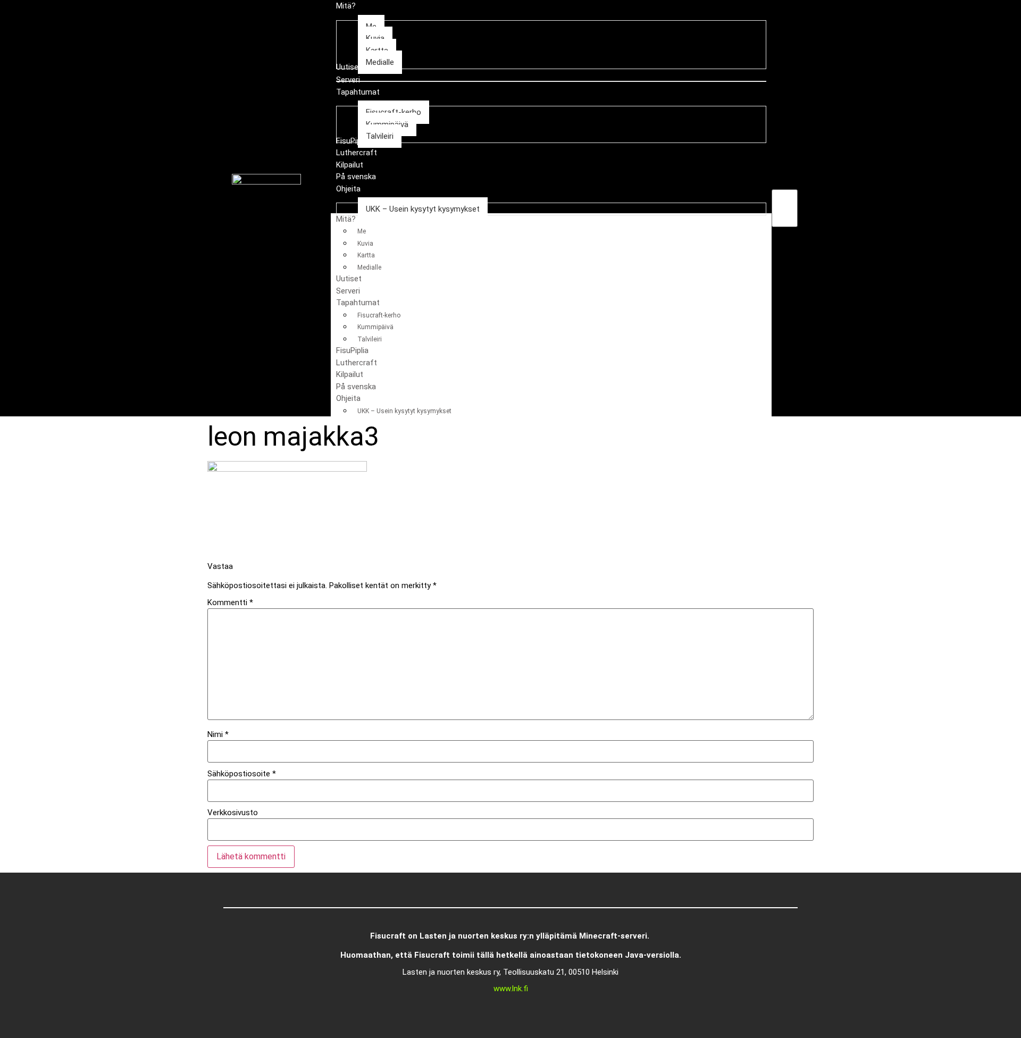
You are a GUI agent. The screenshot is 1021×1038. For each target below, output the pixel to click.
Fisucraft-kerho (378, 315)
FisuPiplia (352, 350)
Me (361, 231)
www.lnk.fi (510, 988)
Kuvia (365, 243)
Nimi (218, 735)
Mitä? (346, 219)
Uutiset (349, 278)
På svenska (356, 386)
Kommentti (230, 603)
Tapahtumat (358, 302)
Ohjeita (348, 398)
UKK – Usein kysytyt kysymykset (404, 411)
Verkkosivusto (232, 813)
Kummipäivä (375, 327)
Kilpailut (349, 374)
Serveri (348, 291)
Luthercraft (356, 362)
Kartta (366, 255)
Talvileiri (369, 339)
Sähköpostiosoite (241, 774)
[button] (785, 184)
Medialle (369, 267)
